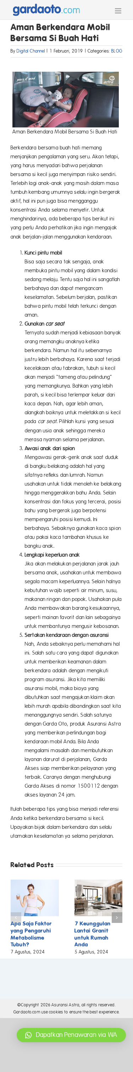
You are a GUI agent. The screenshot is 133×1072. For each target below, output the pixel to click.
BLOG (116, 51)
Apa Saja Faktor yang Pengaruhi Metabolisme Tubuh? (31, 934)
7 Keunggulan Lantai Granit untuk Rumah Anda (92, 934)
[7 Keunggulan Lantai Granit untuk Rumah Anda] (98, 883)
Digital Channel (31, 51)
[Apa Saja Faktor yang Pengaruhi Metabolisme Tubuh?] (35, 883)
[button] (16, 917)
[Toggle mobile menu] (118, 11)
